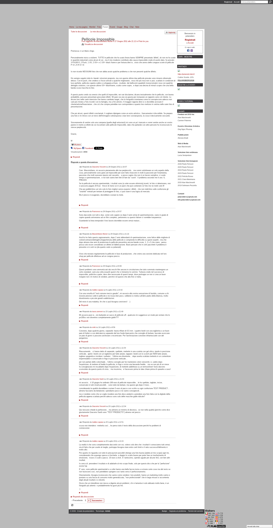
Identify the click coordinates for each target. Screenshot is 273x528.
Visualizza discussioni (93, 44)
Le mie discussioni (98, 32)
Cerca (270, 2)
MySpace (77, 148)
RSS (72, 505)
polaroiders (89, 511)
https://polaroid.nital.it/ (186, 74)
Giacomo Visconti (99, 167)
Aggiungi (171, 32)
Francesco (96, 211)
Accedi (236, 2)
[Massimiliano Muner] (75, 45)
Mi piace (77, 145)
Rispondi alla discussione (82, 497)
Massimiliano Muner (104, 41)
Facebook (89, 148)
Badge (164, 511)
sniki (94, 327)
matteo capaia (97, 290)
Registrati (228, 2)
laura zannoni (97, 311)
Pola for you (143, 41)
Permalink (80, 167)
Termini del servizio (195, 511)
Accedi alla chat (253, 526)
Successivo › (97, 500)
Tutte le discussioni (79, 32)
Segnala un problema (177, 511)
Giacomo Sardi (98, 379)
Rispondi (75, 157)
